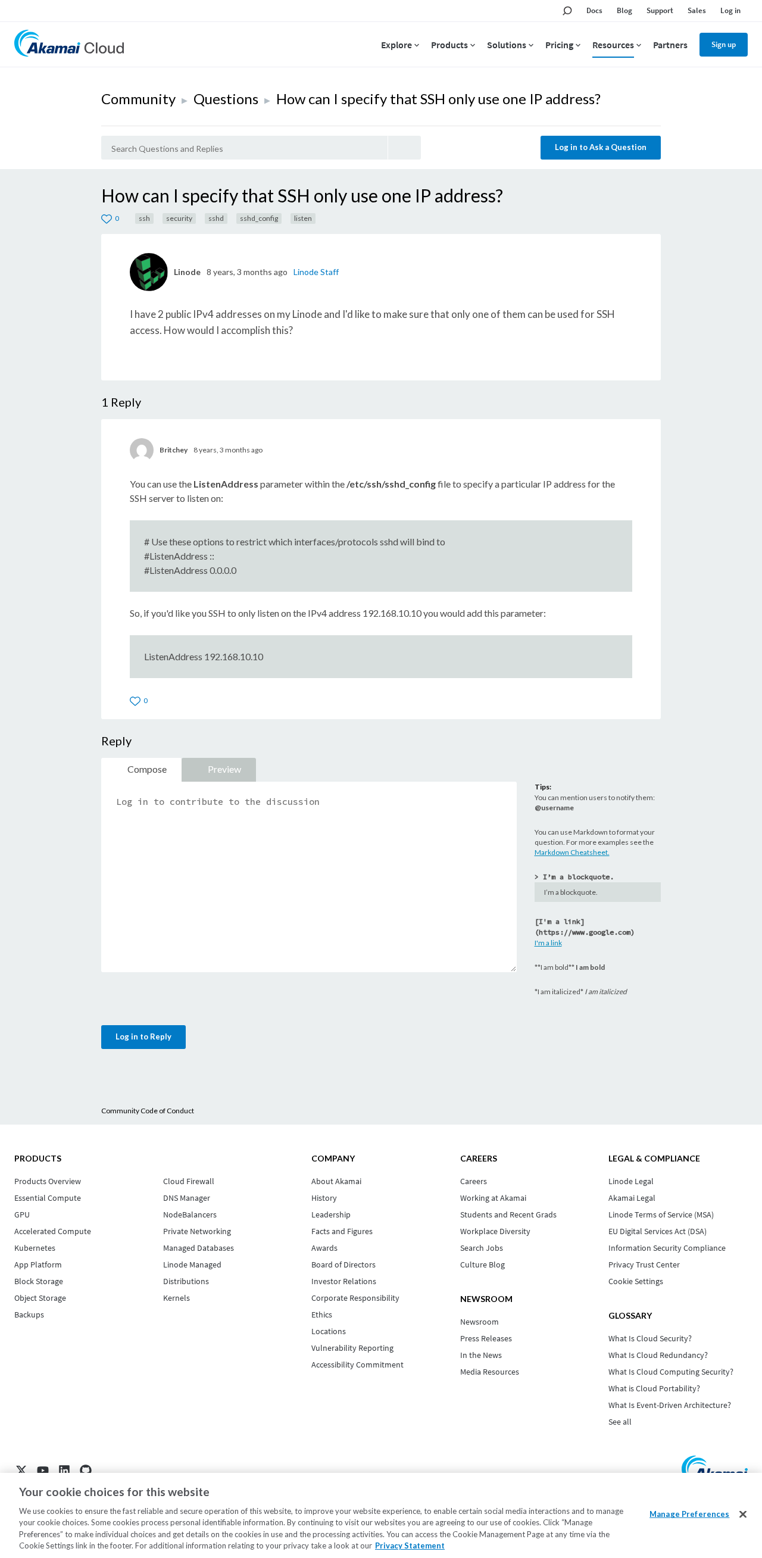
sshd (216, 218)
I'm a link (548, 942)
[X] (21, 1470)
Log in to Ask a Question (601, 147)
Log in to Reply (143, 1036)
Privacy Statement (410, 1545)
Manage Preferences (689, 1514)
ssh (144, 218)
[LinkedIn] (64, 1470)
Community (138, 98)
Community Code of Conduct (147, 1110)
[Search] (404, 148)
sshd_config (259, 218)
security (179, 218)
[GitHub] (86, 1470)
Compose (147, 769)
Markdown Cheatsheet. (572, 852)
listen (303, 218)
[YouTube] (43, 1470)
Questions (225, 98)
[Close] (743, 1514)
